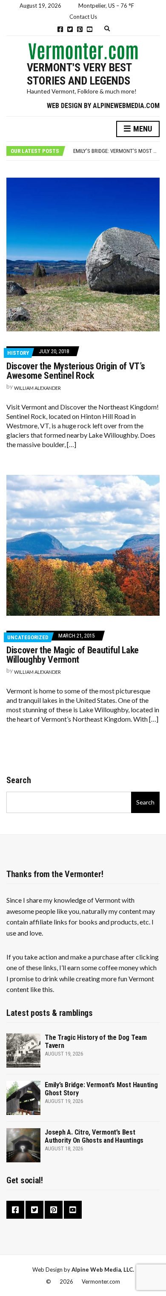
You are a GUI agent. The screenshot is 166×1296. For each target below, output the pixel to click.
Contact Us (83, 16)
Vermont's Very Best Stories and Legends (79, 74)
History (18, 353)
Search (18, 780)
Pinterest (80, 29)
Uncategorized (28, 637)
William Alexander (37, 388)
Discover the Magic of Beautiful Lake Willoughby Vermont (72, 655)
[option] (116, 151)
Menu (142, 128)
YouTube (89, 29)
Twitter (70, 29)
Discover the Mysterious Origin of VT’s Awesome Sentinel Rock (75, 371)
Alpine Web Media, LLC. (103, 1269)
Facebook (60, 29)
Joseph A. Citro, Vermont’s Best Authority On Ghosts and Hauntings (94, 1136)
